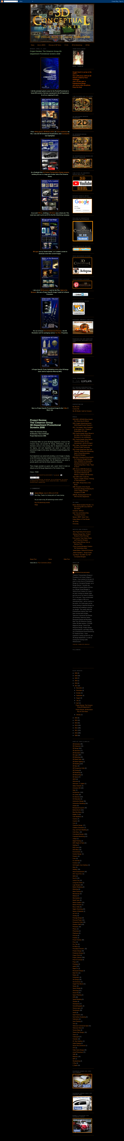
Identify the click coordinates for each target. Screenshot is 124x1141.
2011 (76, 730)
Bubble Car (76, 814)
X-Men (65, 408)
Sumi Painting (77, 1021)
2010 (76, 733)
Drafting (75, 845)
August (78, 698)
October (78, 693)
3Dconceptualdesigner (82, 572)
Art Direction (76, 797)
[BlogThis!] (33, 478)
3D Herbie (52, 213)
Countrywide (65, 133)
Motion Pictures (77, 904)
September (79, 695)
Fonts (74, 858)
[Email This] (31, 478)
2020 (76, 678)
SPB (74, 997)
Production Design (78, 953)
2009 (76, 735)
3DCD (74, 779)
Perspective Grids (78, 922)
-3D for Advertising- (77, 45)
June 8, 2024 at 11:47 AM (51, 493)
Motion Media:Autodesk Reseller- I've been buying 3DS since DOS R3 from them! (83, 506)
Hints (74, 867)
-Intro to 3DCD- (41, 45)
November (79, 690)
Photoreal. (75, 926)
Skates (75, 986)
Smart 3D (75, 992)
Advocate (75, 781)
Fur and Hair (76, 860)
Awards (75, 805)
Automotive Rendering (79, 803)
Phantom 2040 (77, 924)
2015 (76, 720)
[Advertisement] (44, 545)
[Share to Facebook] (36, 478)
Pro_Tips (75, 944)
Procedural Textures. (78, 948)
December (79, 688)
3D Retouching (77, 774)
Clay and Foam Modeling (80, 830)
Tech (74, 1023)
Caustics (75, 821)
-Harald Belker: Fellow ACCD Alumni (83, 550)
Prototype (75, 964)
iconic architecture (62, 131)
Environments (76, 852)
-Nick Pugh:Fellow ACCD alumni (82, 532)
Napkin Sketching (78, 909)
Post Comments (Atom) (44, 562)
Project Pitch (76, 955)
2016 (76, 718)
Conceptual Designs (78, 834)
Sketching (75, 990)
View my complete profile (81, 644)
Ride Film (75, 973)
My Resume (76, 406)
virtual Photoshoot (78, 1052)
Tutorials (75, 1039)
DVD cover (76, 847)
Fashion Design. (77, 854)
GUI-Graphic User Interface (80, 865)
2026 (76, 673)
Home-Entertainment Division (52, 331)
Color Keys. (76, 832)
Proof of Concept (77, 959)
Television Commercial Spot (80, 1026)
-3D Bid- (87, 45)
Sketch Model (76, 988)
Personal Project (77, 920)
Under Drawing (77, 1043)
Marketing (42, 482)
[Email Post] (61, 475)
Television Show (77, 1028)
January (78, 714)
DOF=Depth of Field (78, 843)
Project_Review (77, 957)
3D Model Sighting (78, 761)
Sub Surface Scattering (79, 1017)
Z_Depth (75, 1065)
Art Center (75, 794)
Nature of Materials (78, 911)
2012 (76, 728)
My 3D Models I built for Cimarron (82, 411)
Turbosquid (76, 1036)
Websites (75, 1056)
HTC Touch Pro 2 (77, 874)
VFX (74, 1047)
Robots (75, 975)
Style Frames (76, 1014)
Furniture (75, 863)
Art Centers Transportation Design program (56, 172)
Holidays (75, 869)
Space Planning (77, 995)
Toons (74, 1034)
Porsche (75, 935)
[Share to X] (35, 478)
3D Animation (39, 479)
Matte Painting (77, 891)
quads (74, 966)
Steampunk (76, 1003)
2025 (76, 675)
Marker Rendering (78, 887)
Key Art (75, 878)
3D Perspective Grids (79, 768)
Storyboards (76, 1010)
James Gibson (39, 493)
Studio (74, 1012)
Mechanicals (76, 893)
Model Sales (76, 900)
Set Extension (77, 981)
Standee (75, 1001)
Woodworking (76, 1061)
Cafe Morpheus (77, 816)
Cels (74, 823)
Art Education (76, 799)
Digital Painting (77, 841)
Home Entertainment (78, 871)
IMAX (74, 876)
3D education (76, 750)
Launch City (76, 880)
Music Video (76, 907)
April (77, 703)
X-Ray (74, 1063)
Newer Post (33, 559)
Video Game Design (78, 1050)
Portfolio (75, 937)
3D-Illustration (45, 290)
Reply (36, 504)
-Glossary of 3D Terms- (54, 45)
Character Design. (78, 825)
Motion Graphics (77, 902)
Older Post (67, 559)
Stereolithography (77, 1006)
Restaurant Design (78, 970)
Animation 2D (76, 788)
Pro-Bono (75, 946)
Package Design (77, 918)
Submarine (76, 1019)
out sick (75, 913)
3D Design (47, 479)
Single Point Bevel (78, 984)
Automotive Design (78, 801)
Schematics (76, 977)
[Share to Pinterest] (38, 478)
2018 (76, 683)
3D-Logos (36, 251)
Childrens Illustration (78, 827)
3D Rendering (76, 772)
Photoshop (76, 931)
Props (74, 962)
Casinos (75, 819)
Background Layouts (78, 807)
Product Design (77, 951)
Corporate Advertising (79, 836)
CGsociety (76, 523)
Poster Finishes (77, 940)
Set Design (76, 979)
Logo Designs (76, 885)
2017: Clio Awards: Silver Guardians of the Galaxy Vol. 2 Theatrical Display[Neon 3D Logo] (83, 429)
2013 (76, 725)
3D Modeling (76, 763)
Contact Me (76, 409)
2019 (76, 680)
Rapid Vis (75, 968)
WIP (74, 1059)
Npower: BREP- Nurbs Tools (81, 517)
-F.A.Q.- (66, 45)
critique (75, 838)
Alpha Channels (77, 786)
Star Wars (58, 333)
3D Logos (65, 479)
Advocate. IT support (78, 783)
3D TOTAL (76, 521)
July (77, 700)
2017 (76, 685)
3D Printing (76, 770)
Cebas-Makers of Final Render (81, 519)
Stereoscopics (77, 1008)
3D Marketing (34, 480)
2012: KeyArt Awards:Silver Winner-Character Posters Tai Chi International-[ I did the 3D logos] (83, 441)
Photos (75, 929)
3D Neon (75, 766)
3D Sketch (76, 777)
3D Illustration (56, 479)
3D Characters (77, 746)
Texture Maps (76, 1030)
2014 (76, 723)
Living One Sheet (77, 882)
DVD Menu (76, 849)
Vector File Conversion (79, 1045)
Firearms (75, 856)
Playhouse (76, 933)
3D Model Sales (44, 480)
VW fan (40, 213)
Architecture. (54, 480)
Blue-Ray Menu (77, 812)
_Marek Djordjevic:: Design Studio (82, 552)
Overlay (75, 915)
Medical (75, 896)
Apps (74, 790)
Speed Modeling (77, 999)
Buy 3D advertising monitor (42, 502)
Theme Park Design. (78, 1032)
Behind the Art (77, 810)
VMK (74, 1054)
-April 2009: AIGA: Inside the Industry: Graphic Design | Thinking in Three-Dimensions (83, 478)
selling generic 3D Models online (44, 131)
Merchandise (76, 898)
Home (32, 45)
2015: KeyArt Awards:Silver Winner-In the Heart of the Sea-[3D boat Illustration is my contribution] (83, 435)
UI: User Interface (78, 1041)
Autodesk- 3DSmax (78, 510)
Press (74, 942)
